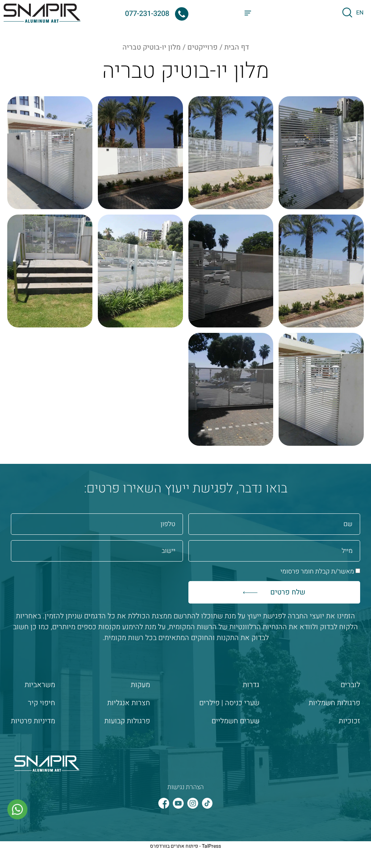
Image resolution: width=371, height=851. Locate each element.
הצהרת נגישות (185, 787)
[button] (248, 14)
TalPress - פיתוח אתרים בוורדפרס (185, 846)
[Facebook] (163, 803)
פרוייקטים (202, 47)
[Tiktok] (207, 803)
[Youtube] (178, 803)
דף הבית (236, 47)
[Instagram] (192, 803)
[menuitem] (359, 12)
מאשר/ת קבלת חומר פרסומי (317, 571)
